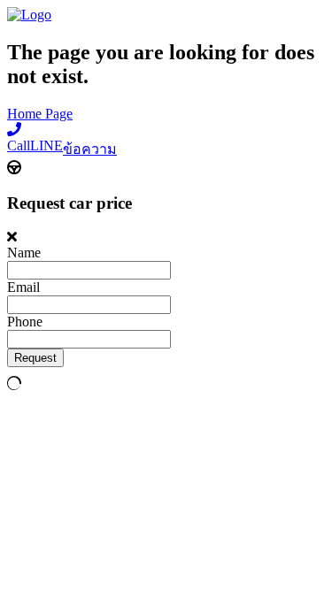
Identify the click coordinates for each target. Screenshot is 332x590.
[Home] (29, 14)
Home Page (40, 113)
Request (35, 357)
